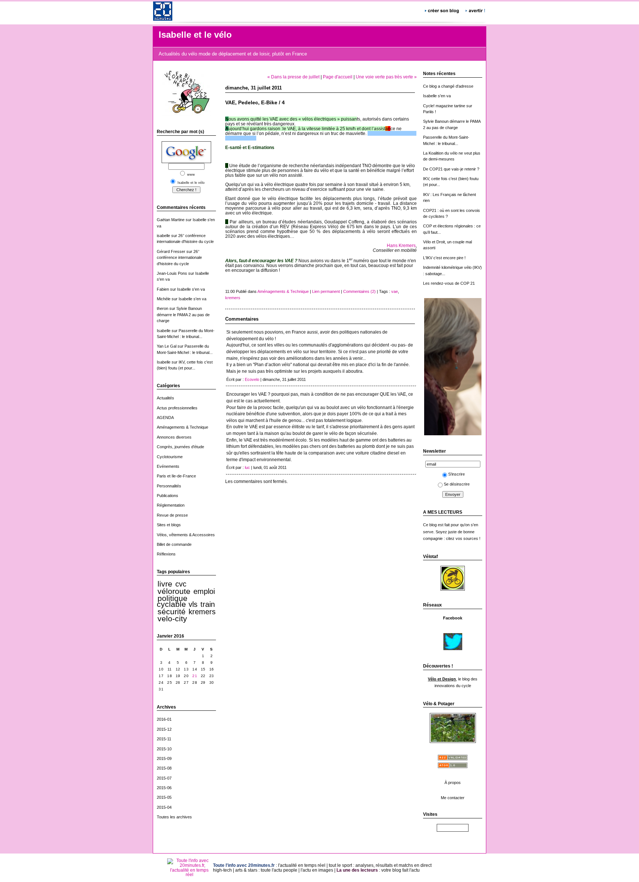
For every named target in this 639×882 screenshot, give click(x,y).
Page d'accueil (337, 76)
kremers (202, 612)
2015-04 (164, 807)
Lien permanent (326, 291)
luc (247, 467)
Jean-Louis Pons (172, 273)
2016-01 (164, 719)
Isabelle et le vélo (195, 35)
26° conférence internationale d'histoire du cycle (179, 257)
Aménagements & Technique (182, 427)
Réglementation (171, 505)
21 (194, 676)
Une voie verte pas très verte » (386, 76)
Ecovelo (252, 379)
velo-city (172, 618)
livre (165, 583)
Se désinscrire (457, 484)
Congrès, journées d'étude (180, 447)
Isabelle (163, 330)
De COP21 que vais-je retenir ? (451, 169)
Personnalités (169, 486)
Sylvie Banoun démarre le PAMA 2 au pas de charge (183, 314)
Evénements (168, 466)
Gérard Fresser (171, 251)
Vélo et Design (442, 679)
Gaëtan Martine (171, 219)
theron (162, 308)
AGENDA (165, 417)
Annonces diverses (174, 437)
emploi (204, 591)
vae (394, 291)
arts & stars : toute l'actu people (266, 870)
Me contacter (452, 797)
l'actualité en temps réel (301, 865)
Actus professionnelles (177, 408)
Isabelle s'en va (191, 289)
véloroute (174, 591)
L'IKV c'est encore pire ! (444, 258)
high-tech (222, 870)
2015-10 (164, 749)
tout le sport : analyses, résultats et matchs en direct (380, 865)
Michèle (163, 299)
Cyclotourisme (170, 456)
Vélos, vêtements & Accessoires (186, 535)
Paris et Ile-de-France (176, 476)
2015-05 (164, 797)
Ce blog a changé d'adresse (448, 86)
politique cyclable (172, 601)
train (207, 604)
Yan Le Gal (166, 346)
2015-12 (164, 729)
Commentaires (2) (359, 291)
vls (193, 604)
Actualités (165, 398)
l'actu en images (317, 870)
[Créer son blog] (442, 10)
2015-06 (164, 787)
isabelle (163, 235)
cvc (180, 584)
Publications (167, 495)
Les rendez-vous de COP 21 (449, 283)
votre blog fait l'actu (400, 870)
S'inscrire (456, 474)
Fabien (163, 289)
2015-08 (164, 768)
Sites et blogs (169, 525)
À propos (452, 782)
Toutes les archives (174, 817)
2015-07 (164, 778)
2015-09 (164, 758)
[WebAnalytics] (453, 829)
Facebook (452, 618)
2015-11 (164, 739)
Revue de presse (172, 515)
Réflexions (166, 554)
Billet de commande (174, 544)
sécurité (172, 611)
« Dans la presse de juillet (293, 76)
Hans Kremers (401, 245)
